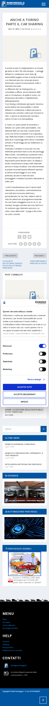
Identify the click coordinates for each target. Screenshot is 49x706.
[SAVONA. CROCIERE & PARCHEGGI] (24, 291)
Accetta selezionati (24, 394)
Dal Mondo (25, 29)
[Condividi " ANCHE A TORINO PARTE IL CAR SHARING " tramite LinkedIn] (24, 236)
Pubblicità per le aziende (12, 651)
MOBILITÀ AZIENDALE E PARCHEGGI (20, 444)
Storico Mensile (9, 626)
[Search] (44, 429)
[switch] (42, 354)
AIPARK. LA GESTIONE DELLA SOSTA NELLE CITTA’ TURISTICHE (24, 410)
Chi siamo (6, 623)
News (5, 620)
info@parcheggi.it (19, 666)
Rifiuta (24, 402)
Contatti (6, 642)
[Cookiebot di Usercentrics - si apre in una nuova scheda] (35, 302)
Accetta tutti (24, 387)
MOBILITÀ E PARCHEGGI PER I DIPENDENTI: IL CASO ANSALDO (24, 454)
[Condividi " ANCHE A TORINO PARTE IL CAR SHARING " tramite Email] (29, 236)
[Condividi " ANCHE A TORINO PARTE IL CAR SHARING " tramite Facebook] (19, 236)
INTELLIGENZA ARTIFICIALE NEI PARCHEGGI (23, 464)
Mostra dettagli (34, 379)
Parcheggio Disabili (10, 628)
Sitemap (6, 645)
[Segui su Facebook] (43, 700)
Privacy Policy (8, 648)
